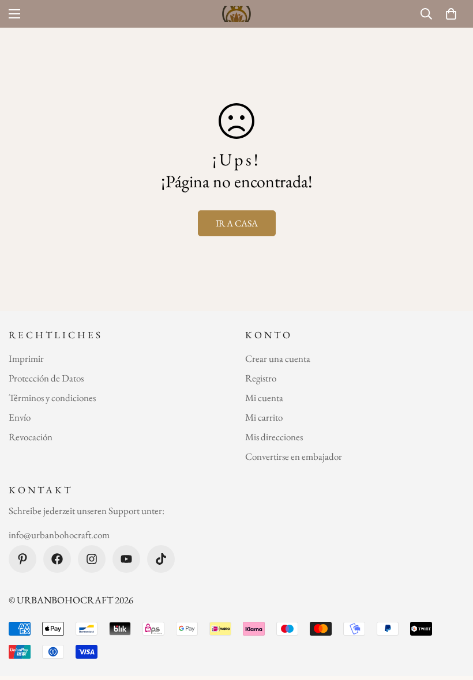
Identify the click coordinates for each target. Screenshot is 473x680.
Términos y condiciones (52, 397)
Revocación (30, 436)
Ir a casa (237, 223)
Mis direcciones (274, 436)
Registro (260, 378)
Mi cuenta (264, 397)
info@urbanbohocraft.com (59, 534)
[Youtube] (126, 559)
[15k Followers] (92, 559)
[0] (451, 14)
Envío (20, 417)
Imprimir (26, 358)
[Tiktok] (161, 559)
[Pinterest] (22, 559)
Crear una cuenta (277, 358)
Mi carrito (264, 417)
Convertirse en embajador (293, 456)
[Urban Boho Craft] (236, 14)
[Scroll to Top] (450, 617)
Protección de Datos (46, 378)
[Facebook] (57, 559)
